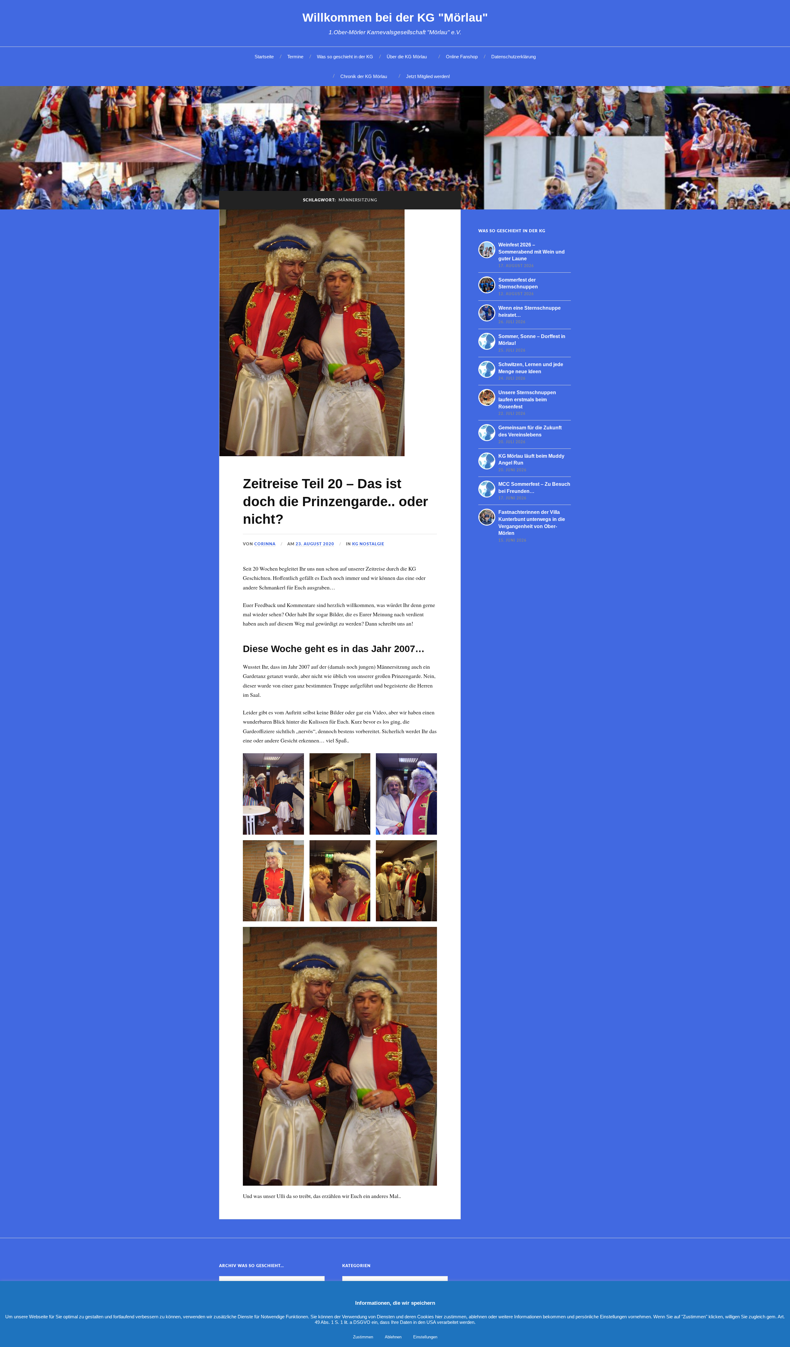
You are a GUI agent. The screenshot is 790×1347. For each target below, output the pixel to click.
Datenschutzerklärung (513, 56)
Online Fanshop (462, 56)
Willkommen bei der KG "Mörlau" (395, 17)
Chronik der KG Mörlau (363, 76)
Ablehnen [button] (393, 1337)
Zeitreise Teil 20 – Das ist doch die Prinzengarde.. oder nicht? (335, 501)
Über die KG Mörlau (407, 56)
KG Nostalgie (368, 544)
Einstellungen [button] (425, 1337)
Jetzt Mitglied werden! (428, 76)
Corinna (265, 544)
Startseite (264, 56)
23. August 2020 (315, 544)
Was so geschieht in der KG (345, 56)
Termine (295, 56)
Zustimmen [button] (363, 1337)
